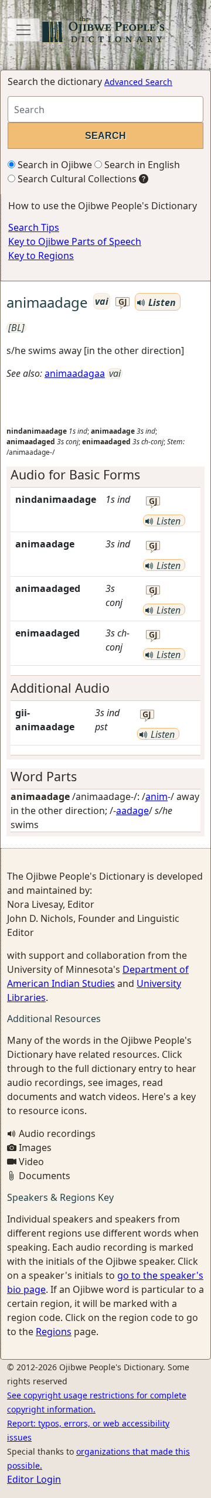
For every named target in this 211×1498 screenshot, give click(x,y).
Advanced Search (138, 81)
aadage (132, 810)
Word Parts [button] (44, 776)
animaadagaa (75, 373)
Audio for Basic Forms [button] (75, 474)
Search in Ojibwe (53, 164)
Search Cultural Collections (76, 178)
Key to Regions (41, 255)
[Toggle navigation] (23, 30)
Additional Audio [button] (60, 687)
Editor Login (34, 1479)
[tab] (105, 474)
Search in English (141, 164)
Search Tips (33, 227)
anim (156, 796)
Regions (54, 1331)
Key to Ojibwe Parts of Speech (74, 241)
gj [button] (122, 302)
